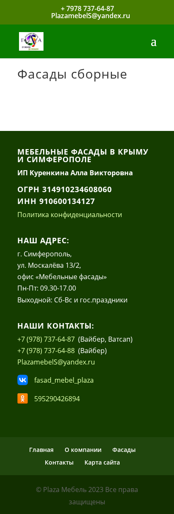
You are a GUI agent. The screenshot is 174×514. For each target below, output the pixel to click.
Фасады (124, 450)
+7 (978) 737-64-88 (46, 350)
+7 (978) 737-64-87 (47, 339)
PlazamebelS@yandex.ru (56, 362)
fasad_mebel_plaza (64, 380)
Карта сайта (102, 462)
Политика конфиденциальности (69, 214)
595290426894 (57, 398)
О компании (83, 450)
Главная (41, 450)
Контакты (59, 462)
